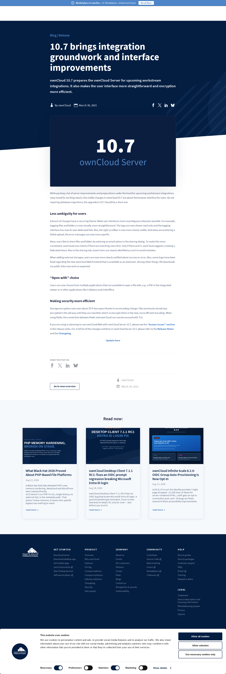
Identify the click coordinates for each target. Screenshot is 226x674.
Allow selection (200, 645)
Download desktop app (65, 559)
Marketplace (153, 571)
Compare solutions (94, 575)
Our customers (123, 563)
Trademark (183, 595)
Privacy (181, 610)
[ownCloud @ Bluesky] (172, 105)
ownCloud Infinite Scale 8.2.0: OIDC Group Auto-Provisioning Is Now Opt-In (175, 475)
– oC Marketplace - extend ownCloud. (106, 2)
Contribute (152, 555)
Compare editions (93, 571)
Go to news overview (65, 386)
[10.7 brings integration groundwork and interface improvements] (153, 105)
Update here (113, 340)
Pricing (88, 567)
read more (31, 509)
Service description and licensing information (189, 601)
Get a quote (90, 591)
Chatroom (151, 575)
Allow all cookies (200, 636)
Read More (146, 2)
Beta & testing (153, 563)
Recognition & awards (126, 587)
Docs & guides (184, 555)
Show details (160, 668)
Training (182, 575)
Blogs (118, 579)
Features (89, 563)
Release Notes (165, 329)
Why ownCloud (92, 559)
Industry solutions (93, 579)
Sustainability (122, 591)
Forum (150, 567)
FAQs (180, 567)
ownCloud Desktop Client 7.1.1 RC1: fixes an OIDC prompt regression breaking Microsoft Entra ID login (111, 477)
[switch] (88, 667)
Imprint (181, 614)
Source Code (153, 559)
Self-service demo (62, 575)
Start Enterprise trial (63, 571)
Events (119, 559)
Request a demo (185, 579)
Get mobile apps (61, 563)
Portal (181, 571)
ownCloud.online (62, 567)
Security (89, 587)
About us (120, 555)
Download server (62, 555)
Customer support (186, 563)
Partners (120, 567)
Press (118, 575)
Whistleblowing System (189, 606)
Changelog (65, 333)
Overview (89, 555)
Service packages (186, 559)
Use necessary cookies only (200, 654)
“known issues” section (161, 324)
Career (119, 571)
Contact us (121, 583)
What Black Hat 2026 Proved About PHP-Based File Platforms (48, 473)
